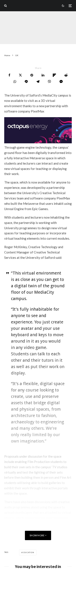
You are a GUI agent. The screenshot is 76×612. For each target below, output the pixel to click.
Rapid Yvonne (12, 35)
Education (28, 552)
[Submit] (66, 75)
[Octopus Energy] (38, 142)
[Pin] (31, 75)
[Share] (9, 75)
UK (27, 35)
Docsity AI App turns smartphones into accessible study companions (45, 580)
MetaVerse (40, 35)
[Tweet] (20, 75)
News (54, 35)
